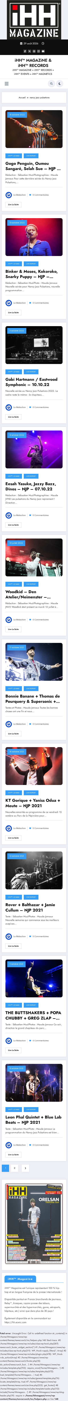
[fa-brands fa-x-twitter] (29, 51)
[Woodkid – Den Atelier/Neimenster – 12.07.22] (34, 557)
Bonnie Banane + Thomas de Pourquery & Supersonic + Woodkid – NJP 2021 (32, 699)
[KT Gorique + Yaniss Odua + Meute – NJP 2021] (34, 765)
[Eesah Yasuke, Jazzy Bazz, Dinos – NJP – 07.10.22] (34, 449)
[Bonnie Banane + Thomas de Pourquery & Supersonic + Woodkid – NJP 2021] (34, 661)
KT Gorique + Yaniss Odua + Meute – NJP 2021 (32, 803)
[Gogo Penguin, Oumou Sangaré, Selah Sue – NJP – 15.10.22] (34, 128)
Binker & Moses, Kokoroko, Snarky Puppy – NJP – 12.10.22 (31, 274)
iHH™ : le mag (13, 156)
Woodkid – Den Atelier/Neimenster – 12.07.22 (26, 594)
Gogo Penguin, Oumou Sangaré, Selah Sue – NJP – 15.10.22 (32, 166)
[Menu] (7, 84)
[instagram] (38, 51)
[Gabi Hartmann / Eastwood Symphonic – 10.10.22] (34, 345)
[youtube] (43, 51)
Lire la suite (13, 204)
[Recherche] (51, 83)
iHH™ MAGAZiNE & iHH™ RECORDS (33, 62)
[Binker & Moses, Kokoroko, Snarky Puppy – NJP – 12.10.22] (34, 236)
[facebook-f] (25, 51)
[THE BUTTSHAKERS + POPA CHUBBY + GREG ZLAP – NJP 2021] (34, 978)
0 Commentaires (41, 195)
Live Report (31, 156)
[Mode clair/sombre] (59, 83)
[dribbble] (34, 51)
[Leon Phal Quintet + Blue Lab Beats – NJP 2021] (34, 1082)
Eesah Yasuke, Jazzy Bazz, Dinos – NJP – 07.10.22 (30, 486)
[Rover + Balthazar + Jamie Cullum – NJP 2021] (34, 870)
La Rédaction (19, 195)
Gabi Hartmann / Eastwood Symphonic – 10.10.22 (31, 382)
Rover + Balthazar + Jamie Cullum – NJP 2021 (30, 907)
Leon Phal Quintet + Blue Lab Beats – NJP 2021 (33, 1120)
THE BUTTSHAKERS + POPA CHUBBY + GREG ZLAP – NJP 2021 (33, 1015)
